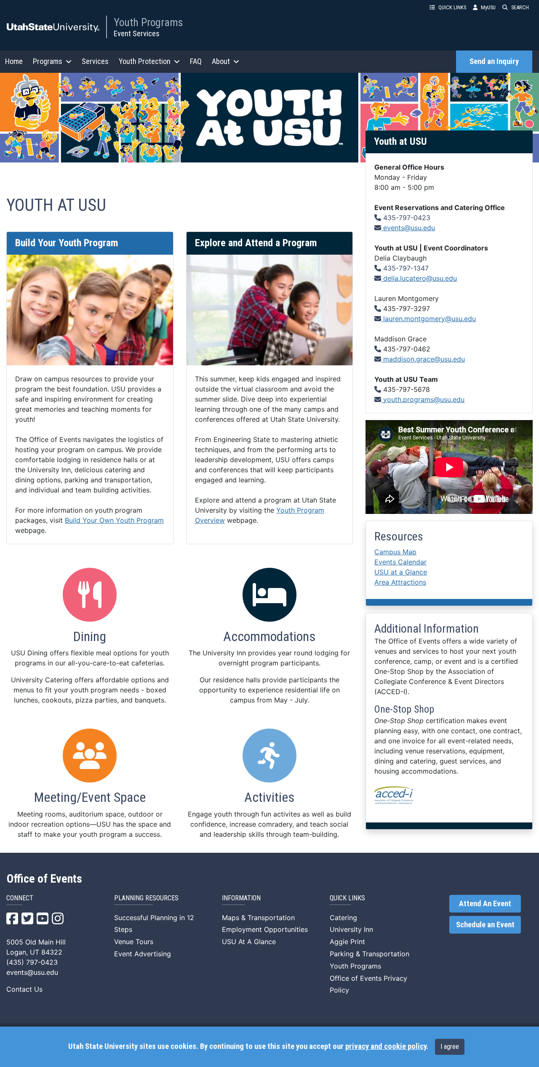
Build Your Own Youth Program (114, 520)
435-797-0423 (406, 217)
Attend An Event (485, 903)
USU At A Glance (249, 941)
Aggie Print (347, 941)
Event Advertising (142, 954)
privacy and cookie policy (385, 1046)
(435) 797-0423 (32, 962)
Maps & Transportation (258, 917)
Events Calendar (400, 562)
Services (95, 61)
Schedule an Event (485, 924)
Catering (343, 917)
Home (14, 61)
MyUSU (488, 7)
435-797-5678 (406, 389)
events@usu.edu (409, 228)
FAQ (196, 61)
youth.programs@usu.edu (423, 399)
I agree (449, 1047)
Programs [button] (47, 61)
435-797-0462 (406, 349)
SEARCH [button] (520, 7)
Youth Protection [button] (145, 61)
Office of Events (44, 879)
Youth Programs (148, 22)
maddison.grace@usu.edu (424, 359)
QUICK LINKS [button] (452, 7)
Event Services (137, 33)
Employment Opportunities (265, 929)
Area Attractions (400, 582)
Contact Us (24, 989)
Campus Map (395, 552)
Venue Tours (133, 941)
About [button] (221, 61)
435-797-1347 (406, 268)
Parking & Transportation (369, 954)
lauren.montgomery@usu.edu (429, 318)
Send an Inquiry (494, 61)
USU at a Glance (400, 572)
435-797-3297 (406, 308)
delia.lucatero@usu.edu (420, 278)
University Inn (351, 929)
